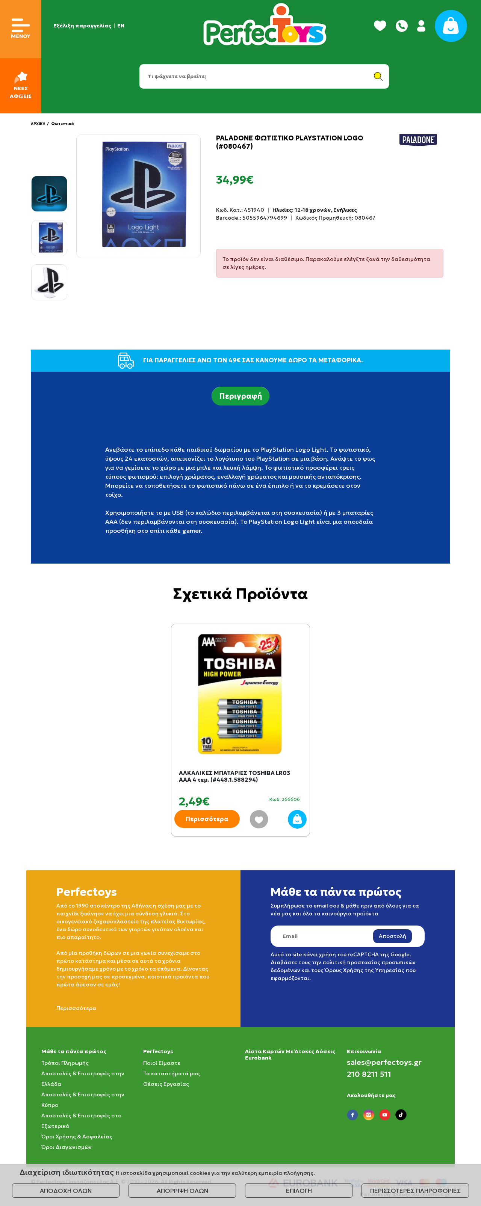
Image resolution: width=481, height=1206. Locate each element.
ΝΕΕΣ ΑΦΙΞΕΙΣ (21, 92)
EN (120, 25)
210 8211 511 (369, 1074)
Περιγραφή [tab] (240, 396)
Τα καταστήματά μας (171, 1073)
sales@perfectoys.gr (384, 1062)
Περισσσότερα (76, 1008)
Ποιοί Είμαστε (161, 1063)
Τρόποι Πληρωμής (65, 1063)
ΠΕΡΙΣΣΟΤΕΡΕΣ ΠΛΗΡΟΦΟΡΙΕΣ (415, 1190)
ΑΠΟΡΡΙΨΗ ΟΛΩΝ (182, 1190)
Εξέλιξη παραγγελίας (82, 25)
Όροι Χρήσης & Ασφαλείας (76, 1136)
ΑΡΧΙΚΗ (38, 123)
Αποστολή (392, 936)
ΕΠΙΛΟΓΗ (299, 1190)
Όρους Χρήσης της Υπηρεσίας (364, 970)
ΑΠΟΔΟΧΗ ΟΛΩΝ (66, 1190)
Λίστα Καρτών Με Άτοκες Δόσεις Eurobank (290, 1054)
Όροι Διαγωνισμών (66, 1147)
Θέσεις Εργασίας (166, 1084)
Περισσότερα (207, 819)
